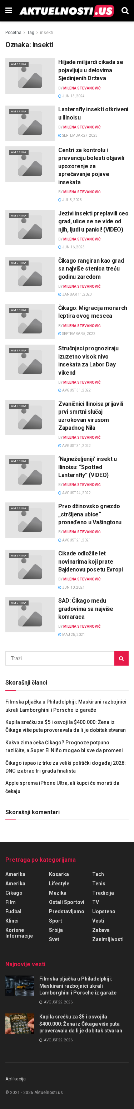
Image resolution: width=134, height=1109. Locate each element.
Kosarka (59, 874)
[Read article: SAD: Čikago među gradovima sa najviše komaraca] (30, 614)
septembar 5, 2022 (78, 334)
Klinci (12, 921)
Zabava (101, 930)
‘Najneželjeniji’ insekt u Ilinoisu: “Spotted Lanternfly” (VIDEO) (87, 467)
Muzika (57, 893)
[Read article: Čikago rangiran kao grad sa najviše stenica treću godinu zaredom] (30, 274)
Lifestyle (59, 883)
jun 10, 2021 (73, 587)
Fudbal (13, 911)
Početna (13, 32)
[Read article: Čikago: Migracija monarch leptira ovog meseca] (30, 322)
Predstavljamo (66, 911)
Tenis (98, 883)
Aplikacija (15, 1078)
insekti (46, 32)
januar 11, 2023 (76, 294)
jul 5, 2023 (71, 200)
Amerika (18, 64)
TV (95, 902)
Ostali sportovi (66, 902)
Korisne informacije (19, 933)
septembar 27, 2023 (79, 135)
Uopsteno (103, 911)
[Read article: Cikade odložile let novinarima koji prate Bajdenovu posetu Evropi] (30, 567)
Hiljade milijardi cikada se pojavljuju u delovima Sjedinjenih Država (90, 70)
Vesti (98, 921)
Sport (55, 921)
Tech (98, 874)
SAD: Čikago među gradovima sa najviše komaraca (85, 608)
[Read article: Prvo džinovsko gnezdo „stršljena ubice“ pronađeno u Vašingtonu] (30, 520)
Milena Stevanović (82, 88)
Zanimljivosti (108, 939)
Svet (54, 939)
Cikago (14, 893)
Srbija (56, 930)
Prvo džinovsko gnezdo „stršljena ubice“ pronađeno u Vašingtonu (89, 514)
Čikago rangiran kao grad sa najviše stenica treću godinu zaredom (91, 268)
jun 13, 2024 (73, 96)
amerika (15, 883)
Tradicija (103, 893)
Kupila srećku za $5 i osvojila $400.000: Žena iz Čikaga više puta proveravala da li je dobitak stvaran (80, 1023)
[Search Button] (125, 10)
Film (10, 902)
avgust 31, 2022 (76, 390)
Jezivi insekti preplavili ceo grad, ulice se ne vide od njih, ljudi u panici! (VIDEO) (93, 221)
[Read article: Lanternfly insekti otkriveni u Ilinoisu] (30, 123)
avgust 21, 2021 (76, 540)
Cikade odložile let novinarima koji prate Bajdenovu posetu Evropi (90, 561)
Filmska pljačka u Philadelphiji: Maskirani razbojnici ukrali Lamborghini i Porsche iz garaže (77, 986)
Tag (30, 32)
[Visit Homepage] (66, 11)
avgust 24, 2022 (76, 493)
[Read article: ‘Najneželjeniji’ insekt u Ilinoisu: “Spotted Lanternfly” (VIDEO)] (30, 473)
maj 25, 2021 (73, 635)
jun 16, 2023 (73, 247)
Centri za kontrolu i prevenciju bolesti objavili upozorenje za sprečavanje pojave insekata (91, 166)
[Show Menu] (8, 10)
